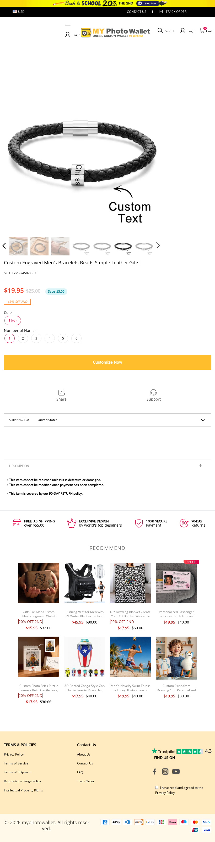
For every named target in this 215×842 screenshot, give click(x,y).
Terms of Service (16, 763)
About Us (83, 754)
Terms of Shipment (17, 772)
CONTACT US (136, 11)
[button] (15, 153)
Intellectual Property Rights (23, 790)
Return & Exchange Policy (22, 781)
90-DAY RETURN (61, 493)
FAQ (80, 772)
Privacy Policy (14, 754)
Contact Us (85, 763)
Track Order (176, 11)
